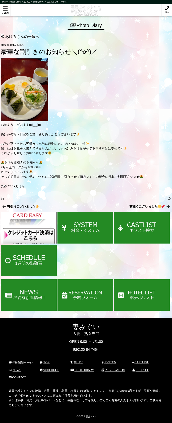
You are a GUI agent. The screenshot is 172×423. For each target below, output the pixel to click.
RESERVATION (115, 370)
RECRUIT (142, 370)
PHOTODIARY (84, 370)
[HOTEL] (142, 295)
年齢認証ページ (22, 362)
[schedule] (29, 260)
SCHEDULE (51, 370)
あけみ (20, 45)
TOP (46, 362)
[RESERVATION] (85, 295)
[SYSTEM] (85, 228)
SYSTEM (110, 362)
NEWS (17, 370)
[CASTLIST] (142, 228)
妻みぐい (86, 8)
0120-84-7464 (88, 350)
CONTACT (19, 377)
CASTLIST (141, 362)
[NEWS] (29, 295)
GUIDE (78, 362)
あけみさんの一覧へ (21, 37)
